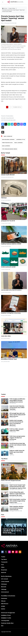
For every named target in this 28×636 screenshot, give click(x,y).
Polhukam (4, 584)
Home (5, 8)
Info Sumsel (4, 579)
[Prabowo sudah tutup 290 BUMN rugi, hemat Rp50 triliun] (4, 452)
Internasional (5, 592)
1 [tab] (9, 537)
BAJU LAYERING (18, 142)
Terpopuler (4, 562)
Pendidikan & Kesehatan (8, 595)
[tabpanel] (14, 527)
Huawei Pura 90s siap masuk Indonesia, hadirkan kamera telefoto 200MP (13, 243)
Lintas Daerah (5, 581)
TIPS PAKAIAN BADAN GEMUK (9, 149)
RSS (2, 625)
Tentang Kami (5, 620)
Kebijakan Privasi (6, 615)
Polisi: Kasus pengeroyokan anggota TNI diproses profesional (17, 438)
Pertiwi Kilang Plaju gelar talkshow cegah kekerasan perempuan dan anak (17, 493)
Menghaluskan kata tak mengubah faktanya (11, 196)
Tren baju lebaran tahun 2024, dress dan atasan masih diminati (13, 173)
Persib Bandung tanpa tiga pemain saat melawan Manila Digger (17, 445)
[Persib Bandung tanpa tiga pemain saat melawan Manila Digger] (4, 445)
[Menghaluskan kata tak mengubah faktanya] (14, 188)
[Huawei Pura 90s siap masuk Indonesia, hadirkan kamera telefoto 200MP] (14, 234)
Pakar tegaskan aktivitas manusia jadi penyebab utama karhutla (16, 508)
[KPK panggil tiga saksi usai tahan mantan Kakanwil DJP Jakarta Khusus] (4, 415)
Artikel (3, 606)
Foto (2, 514)
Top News (4, 458)
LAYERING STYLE (20, 139)
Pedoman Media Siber (7, 623)
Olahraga (3, 589)
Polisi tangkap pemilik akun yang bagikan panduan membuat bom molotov (17, 400)
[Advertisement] (14, 378)
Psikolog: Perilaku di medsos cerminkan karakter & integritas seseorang (13, 312)
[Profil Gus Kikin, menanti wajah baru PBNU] (4, 431)
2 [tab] (12, 537)
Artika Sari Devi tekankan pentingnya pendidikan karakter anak (12, 358)
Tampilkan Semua (17, 107)
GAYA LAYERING (6, 145)
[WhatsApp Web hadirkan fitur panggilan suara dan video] (14, 326)
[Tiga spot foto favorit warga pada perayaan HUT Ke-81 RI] (14, 211)
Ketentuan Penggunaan (8, 612)
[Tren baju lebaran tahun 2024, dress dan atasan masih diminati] (14, 165)
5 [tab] (18, 537)
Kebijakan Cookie (6, 618)
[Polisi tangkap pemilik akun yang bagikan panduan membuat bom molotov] (4, 401)
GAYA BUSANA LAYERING (8, 139)
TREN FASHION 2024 (7, 142)
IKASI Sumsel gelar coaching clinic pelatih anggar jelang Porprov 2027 (17, 501)
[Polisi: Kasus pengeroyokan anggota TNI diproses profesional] (4, 438)
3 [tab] (14, 537)
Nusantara (4, 570)
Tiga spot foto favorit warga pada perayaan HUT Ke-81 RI (11, 220)
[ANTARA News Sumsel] (15, 2)
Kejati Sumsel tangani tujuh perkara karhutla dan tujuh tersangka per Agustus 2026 (17, 486)
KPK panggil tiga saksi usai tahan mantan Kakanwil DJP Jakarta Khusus (17, 415)
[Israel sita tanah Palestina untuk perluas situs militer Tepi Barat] (4, 408)
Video (2, 567)
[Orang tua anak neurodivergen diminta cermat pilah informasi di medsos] (14, 280)
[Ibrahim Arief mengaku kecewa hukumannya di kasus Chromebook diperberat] (4, 422)
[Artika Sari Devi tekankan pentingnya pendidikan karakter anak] (14, 349)
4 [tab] (16, 537)
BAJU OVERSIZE (8, 136)
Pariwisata (4, 598)
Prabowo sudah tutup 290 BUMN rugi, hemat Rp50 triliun (16, 452)
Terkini (3, 394)
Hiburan (3, 601)
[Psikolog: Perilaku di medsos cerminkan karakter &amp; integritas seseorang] (14, 303)
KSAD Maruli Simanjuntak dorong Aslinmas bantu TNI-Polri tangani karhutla (14, 479)
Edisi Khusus (4, 603)
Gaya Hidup (12, 8)
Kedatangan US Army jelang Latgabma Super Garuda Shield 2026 (13, 530)
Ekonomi (3, 586)
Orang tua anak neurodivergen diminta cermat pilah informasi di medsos (13, 289)
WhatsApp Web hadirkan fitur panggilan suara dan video (13, 335)
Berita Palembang (6, 576)
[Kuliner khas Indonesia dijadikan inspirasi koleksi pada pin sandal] (14, 257)
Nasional (3, 572)
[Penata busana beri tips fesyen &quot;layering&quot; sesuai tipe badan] (14, 471)
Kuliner (3, 609)
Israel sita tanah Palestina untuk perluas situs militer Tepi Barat (16, 407)
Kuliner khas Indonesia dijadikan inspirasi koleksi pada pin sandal (13, 266)
